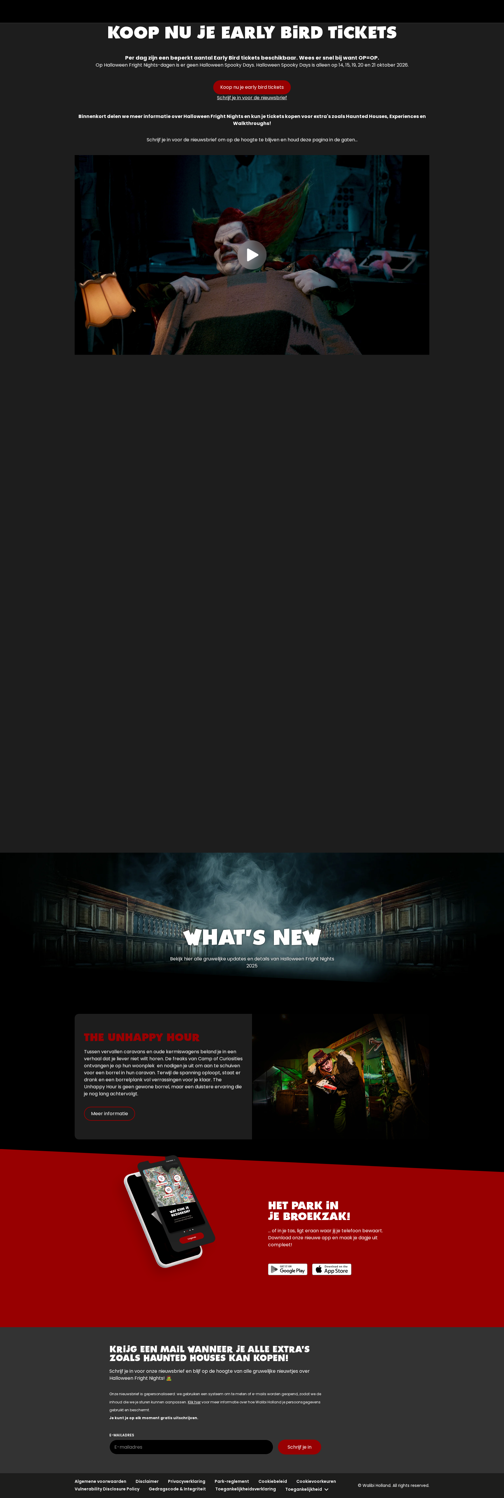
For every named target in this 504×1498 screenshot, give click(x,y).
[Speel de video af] (252, 255)
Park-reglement (232, 1481)
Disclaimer (147, 1481)
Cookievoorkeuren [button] (316, 1481)
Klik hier (194, 1402)
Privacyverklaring (186, 1481)
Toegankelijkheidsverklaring (245, 1489)
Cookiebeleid (272, 1481)
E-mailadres (121, 1435)
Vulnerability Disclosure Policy (107, 1489)
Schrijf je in (300, 1447)
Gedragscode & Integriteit (177, 1489)
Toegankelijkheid (303, 1489)
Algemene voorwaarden (100, 1481)
